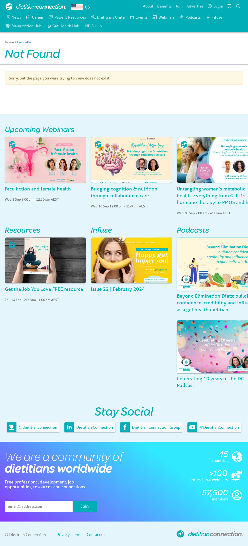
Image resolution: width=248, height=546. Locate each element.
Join (179, 5)
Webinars (166, 17)
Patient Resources (70, 17)
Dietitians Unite (111, 17)
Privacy (63, 534)
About (148, 5)
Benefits (164, 5)
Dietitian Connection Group (155, 427)
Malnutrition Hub (26, 25)
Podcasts (193, 17)
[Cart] (229, 6)
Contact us (96, 534)
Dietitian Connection (94, 427)
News (16, 17)
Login (218, 5)
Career (38, 17)
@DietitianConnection (218, 427)
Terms (78, 534)
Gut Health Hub (65, 25)
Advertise (194, 5)
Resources (22, 229)
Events (141, 17)
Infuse (217, 17)
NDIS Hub (93, 25)
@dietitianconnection (37, 427)
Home (9, 42)
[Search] (238, 6)
